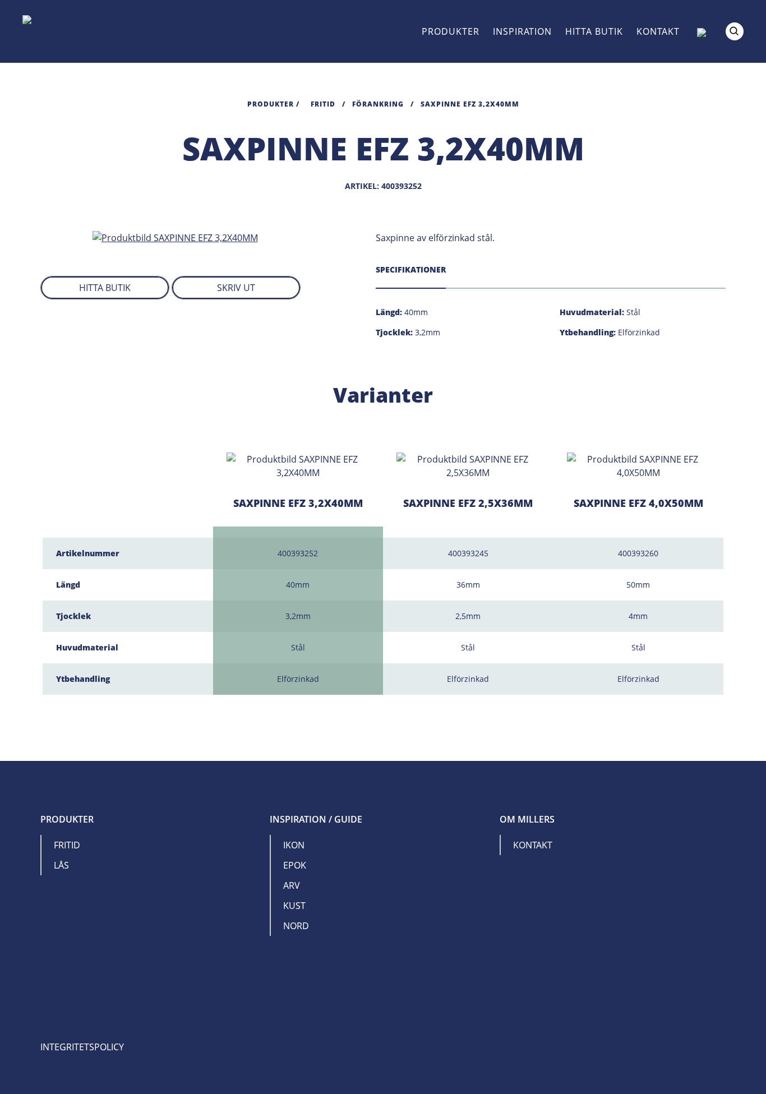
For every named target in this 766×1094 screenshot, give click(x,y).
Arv (291, 885)
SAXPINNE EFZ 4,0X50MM (638, 503)
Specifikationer (411, 269)
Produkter (450, 31)
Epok (294, 865)
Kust (294, 905)
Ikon (293, 845)
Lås (61, 865)
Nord (296, 926)
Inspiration (522, 31)
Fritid (323, 104)
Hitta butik (594, 31)
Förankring (378, 104)
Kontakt (658, 31)
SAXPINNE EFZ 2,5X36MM (468, 503)
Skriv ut (236, 287)
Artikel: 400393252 (383, 186)
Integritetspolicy (82, 1047)
